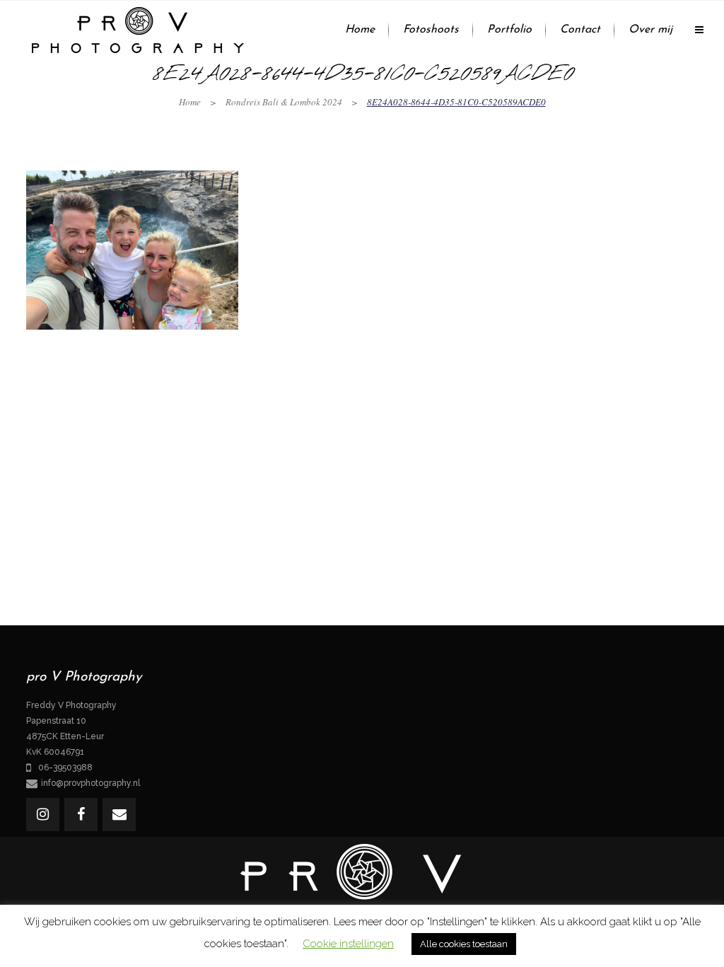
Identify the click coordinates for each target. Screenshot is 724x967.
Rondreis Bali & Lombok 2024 (284, 101)
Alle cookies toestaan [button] (464, 944)
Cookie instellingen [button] (348, 943)
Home (190, 101)
